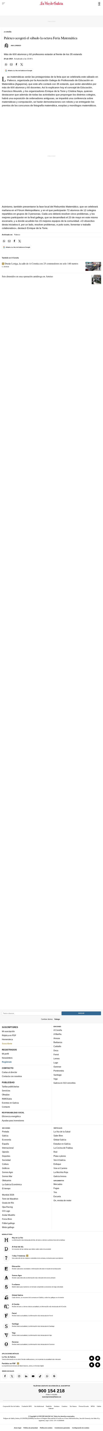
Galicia (5, 1135)
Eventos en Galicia (10, 1103)
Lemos (57, 1058)
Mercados (58, 1184)
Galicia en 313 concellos (64, 1083)
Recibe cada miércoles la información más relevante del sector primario (33, 1277)
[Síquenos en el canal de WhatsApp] (47, 1376)
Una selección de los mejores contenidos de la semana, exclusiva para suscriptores (37, 1257)
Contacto (6, 1107)
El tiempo (6, 1188)
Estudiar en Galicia (62, 1144)
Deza (56, 1050)
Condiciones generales (62, 1428)
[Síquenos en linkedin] (26, 1376)
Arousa (57, 1038)
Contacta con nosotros (12, 1076)
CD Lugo (6, 1211)
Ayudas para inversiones (13, 1120)
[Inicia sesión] (98, 3)
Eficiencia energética (11, 1116)
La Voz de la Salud (62, 1131)
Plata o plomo (60, 1156)
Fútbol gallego (8, 1223)
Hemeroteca (7, 1039)
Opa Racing (7, 1207)
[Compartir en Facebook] (16, 64)
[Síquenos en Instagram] (19, 1376)
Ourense (57, 1067)
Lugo (56, 1062)
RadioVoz (49, 1406)
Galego (57, 1019)
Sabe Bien (58, 1135)
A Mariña (57, 1034)
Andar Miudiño (8, 1215)
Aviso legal (17, 1428)
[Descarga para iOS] (91, 1358)
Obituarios (6, 1180)
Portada (5, 1131)
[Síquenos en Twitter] (12, 1376)
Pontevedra (59, 1071)
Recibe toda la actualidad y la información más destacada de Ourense (33, 1343)
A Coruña (58, 1030)
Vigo (56, 1079)
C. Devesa (5, 266)
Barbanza (58, 1042)
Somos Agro (7, 1172)
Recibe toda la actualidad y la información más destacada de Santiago (33, 1325)
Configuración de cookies (80, 1428)
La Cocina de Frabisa (63, 1148)
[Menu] (3, 3)
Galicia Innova (60, 1176)
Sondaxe (56, 1406)
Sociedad (6, 1160)
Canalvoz (64, 1406)
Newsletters (7, 1058)
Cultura (5, 1164)
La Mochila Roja (61, 1172)
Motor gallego (8, 1227)
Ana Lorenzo (16, 45)
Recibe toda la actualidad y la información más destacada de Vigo (32, 1334)
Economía (6, 1140)
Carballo (57, 1046)
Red (55, 1152)
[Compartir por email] (11, 64)
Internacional (8, 1148)
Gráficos (5, 1168)
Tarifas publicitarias (10, 1086)
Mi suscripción (8, 1031)
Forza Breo (7, 1219)
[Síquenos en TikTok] (40, 1376)
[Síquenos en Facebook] (5, 1376)
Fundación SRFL (27, 1406)
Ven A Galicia (59, 1160)
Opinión (5, 1152)
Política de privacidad (30, 1428)
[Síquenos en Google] (54, 1376)
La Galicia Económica (12, 1184)
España (5, 1144)
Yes (55, 1192)
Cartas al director (9, 1072)
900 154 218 (51, 1390)
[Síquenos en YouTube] (33, 1376)
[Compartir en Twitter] (22, 64)
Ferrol (56, 1054)
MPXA (93, 1406)
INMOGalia (7, 1099)
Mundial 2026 (8, 1194)
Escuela (57, 1196)
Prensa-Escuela (84, 1406)
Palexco (17, 235)
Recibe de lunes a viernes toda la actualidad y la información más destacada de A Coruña (39, 1305)
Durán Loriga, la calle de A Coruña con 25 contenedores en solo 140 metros (41, 263)
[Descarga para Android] (97, 1358)
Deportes (6, 1156)
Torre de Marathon (10, 1199)
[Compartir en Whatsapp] (6, 64)
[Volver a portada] (51, 3)
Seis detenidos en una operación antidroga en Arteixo (27, 276)
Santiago (58, 1075)
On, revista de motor (62, 1200)
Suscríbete (7, 1043)
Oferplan (6, 1094)
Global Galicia (60, 1140)
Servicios (6, 1090)
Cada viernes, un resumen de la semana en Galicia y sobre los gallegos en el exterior (38, 1296)
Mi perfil (5, 1054)
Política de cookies (46, 1428)
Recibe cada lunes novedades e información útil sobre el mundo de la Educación (36, 1267)
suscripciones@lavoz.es (51, 1397)
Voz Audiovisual (39, 1406)
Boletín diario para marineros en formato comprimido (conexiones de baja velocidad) (37, 1286)
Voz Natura (73, 1406)
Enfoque (57, 1164)
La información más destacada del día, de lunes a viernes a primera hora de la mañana (38, 1239)
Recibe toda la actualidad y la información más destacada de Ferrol (32, 1314)
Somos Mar (7, 1176)
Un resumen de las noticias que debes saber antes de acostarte (31, 1248)
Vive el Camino (60, 1168)
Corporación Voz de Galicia (11, 1406)
